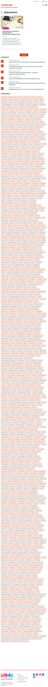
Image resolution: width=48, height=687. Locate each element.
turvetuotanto (43, 478)
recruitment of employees (7, 215)
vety (2, 139)
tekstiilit (12, 458)
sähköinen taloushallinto (15, 407)
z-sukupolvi (37, 239)
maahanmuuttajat (19, 166)
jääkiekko (32, 515)
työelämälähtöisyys (19, 613)
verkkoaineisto (28, 463)
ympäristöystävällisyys (6, 362)
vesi (2, 417)
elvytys (14, 426)
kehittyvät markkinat (30, 468)
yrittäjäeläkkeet (13, 517)
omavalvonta (14, 419)
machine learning (11, 621)
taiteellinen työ (4, 586)
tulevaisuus (28, 104)
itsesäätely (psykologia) (28, 631)
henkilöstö (13, 247)
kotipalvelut (17, 385)
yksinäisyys (4, 242)
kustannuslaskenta (33, 205)
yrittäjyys (37, 129)
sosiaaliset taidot (36, 274)
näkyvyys (26, 485)
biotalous (41, 476)
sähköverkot (25, 116)
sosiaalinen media (42, 111)
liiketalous (25, 284)
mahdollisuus (18, 372)
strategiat (10, 207)
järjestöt (30, 259)
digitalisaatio (42, 104)
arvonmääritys (23, 596)
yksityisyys (30, 303)
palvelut (3, 114)
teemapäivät (4, 572)
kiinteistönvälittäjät (28, 358)
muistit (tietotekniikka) (6, 552)
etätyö (17, 124)
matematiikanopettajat (13, 623)
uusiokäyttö (15, 183)
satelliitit (3, 564)
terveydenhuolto (5, 109)
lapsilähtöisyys (14, 409)
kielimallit (12, 488)
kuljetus (36, 353)
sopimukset (9, 232)
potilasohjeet (15, 594)
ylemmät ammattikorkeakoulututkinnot (15, 294)
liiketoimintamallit (33, 485)
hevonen (34, 547)
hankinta (3, 513)
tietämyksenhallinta (20, 577)
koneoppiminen (36, 264)
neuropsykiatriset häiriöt (13, 481)
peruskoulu (19, 394)
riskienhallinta (4, 126)
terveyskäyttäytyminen (34, 567)
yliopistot (43, 520)
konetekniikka (11, 530)
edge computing (5, 559)
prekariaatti (22, 594)
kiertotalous (42, 183)
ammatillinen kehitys (28, 589)
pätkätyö (3, 345)
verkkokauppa (4, 281)
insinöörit (12, 188)
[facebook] (34, 674)
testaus (38, 188)
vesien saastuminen (12, 394)
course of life (42, 298)
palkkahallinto (26, 618)
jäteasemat (23, 340)
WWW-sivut (27, 266)
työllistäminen (10, 385)
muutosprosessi (14, 495)
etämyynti (35, 471)
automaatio (40, 146)
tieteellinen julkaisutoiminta (31, 193)
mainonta (21, 171)
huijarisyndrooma (34, 414)
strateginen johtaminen (35, 227)
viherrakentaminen (41, 225)
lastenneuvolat (32, 271)
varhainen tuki (37, 520)
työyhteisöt (9, 107)
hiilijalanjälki (37, 217)
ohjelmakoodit (24, 399)
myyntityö (32, 458)
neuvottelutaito (5, 517)
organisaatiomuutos (35, 508)
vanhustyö (41, 230)
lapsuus (41, 596)
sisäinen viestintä (13, 559)
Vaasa (20, 136)
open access (40, 562)
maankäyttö (35, 390)
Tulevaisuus (12, 60)
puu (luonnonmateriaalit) (6, 483)
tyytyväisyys (4, 596)
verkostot (4, 195)
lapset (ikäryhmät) (24, 124)
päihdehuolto (16, 345)
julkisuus (12, 333)
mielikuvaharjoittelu (22, 599)
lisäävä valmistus (41, 340)
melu (25, 419)
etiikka (42, 190)
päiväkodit (29, 503)
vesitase (18, 446)
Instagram (4, 200)
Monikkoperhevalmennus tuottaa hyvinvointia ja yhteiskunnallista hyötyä (26, 89)
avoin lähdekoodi (5, 210)
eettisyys (14, 552)
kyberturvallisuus (5, 485)
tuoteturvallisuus (5, 449)
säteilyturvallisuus (30, 424)
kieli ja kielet (4, 207)
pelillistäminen (20, 161)
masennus (8, 545)
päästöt (10, 143)
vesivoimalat (16, 397)
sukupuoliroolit (18, 618)
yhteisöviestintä (40, 158)
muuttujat (44, 397)
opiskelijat (4, 97)
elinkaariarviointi (33, 429)
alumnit (43, 217)
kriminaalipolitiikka (5, 436)
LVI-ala (33, 525)
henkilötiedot (32, 355)
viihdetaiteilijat (11, 284)
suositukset (36, 301)
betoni (9, 505)
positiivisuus (34, 483)
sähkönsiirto (12, 338)
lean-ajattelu (17, 239)
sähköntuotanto (37, 119)
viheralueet (13, 350)
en (38, 1)
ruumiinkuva (23, 545)
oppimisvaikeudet (36, 394)
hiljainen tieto (4, 252)
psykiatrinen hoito (5, 458)
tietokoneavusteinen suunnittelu (8, 473)
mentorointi (31, 198)
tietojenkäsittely (18, 321)
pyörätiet (25, 581)
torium (27, 360)
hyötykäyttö (11, 166)
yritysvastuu (32, 148)
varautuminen (30, 217)
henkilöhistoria (34, 316)
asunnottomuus (14, 380)
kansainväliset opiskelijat (7, 301)
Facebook (43, 503)
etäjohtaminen (25, 239)
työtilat (31, 618)
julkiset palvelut (12, 604)
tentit (25, 303)
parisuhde (14, 574)
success (43, 345)
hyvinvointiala (13, 579)
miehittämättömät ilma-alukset (24, 449)
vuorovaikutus (23, 99)
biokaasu (38, 385)
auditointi (34, 449)
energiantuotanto (21, 102)
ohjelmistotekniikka (6, 520)
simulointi (20, 151)
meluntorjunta (25, 387)
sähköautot (27, 161)
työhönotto (18, 488)
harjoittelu (12, 210)
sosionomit (4, 198)
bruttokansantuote (35, 623)
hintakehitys (4, 574)
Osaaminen (12, 64)
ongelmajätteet (34, 488)
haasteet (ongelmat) (14, 220)
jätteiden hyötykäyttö (6, 522)
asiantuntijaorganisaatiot (26, 633)
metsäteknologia (5, 463)
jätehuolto (30, 230)
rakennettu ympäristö (37, 377)
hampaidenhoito (31, 419)
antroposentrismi (20, 604)
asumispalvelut (10, 254)
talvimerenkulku (12, 586)
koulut (26, 434)
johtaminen (40, 97)
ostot (8, 478)
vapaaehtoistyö (34, 549)
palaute (15, 139)
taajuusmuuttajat (5, 446)
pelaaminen (30, 545)
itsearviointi (17, 527)
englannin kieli (36, 426)
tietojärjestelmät (38, 166)
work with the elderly (14, 330)
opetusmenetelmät (39, 116)
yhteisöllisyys (4, 143)
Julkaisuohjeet (21, 676)
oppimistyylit (19, 343)
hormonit (10, 596)
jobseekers (35, 577)
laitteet (28, 286)
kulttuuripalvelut (5, 631)
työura (3, 313)
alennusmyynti (40, 449)
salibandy (34, 392)
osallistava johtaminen (35, 451)
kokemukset (4, 99)
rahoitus (25, 126)
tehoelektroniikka (5, 353)
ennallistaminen (10, 628)
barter (14, 581)
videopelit (24, 609)
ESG (21, 330)
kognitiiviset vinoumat (37, 564)
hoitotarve (28, 574)
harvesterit (28, 495)
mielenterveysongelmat (6, 594)
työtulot (21, 549)
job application (42, 542)
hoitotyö (19, 114)
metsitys (36, 596)
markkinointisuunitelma (6, 387)
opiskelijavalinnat (36, 141)
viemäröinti (33, 404)
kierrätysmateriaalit (11, 375)
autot (26, 350)
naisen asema (8, 422)
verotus (17, 436)
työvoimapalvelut (11, 286)
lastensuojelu (42, 134)
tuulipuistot (26, 306)
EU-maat (39, 249)
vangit (44, 419)
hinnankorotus (39, 584)
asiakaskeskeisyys (5, 461)
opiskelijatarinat (38, 631)
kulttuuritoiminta (5, 188)
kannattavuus (16, 143)
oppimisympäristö (10, 124)
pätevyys (40, 360)
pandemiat (34, 195)
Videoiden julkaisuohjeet (23, 677)
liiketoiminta (4, 121)
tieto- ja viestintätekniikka (21, 259)
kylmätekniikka (25, 328)
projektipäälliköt (42, 380)
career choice (21, 316)
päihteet (43, 178)
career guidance (22, 478)
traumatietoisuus (38, 409)
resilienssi (44, 402)
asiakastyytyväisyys (26, 269)
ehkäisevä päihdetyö (12, 242)
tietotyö (11, 557)
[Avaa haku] (43, 5)
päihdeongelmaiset (15, 564)
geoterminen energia (29, 276)
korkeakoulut (19, 126)
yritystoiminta (15, 168)
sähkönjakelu (22, 178)
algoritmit (10, 198)
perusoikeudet (39, 481)
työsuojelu (4, 286)
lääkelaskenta (24, 397)
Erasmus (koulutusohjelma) (38, 441)
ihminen (3, 633)
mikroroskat (43, 609)
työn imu (37, 591)
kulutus (3, 178)
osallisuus (32, 116)
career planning (19, 252)
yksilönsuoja (35, 636)
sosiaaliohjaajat (21, 360)
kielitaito (17, 148)
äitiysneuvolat (37, 338)
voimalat (18, 621)
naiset (28, 178)
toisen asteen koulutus (6, 584)
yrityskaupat (19, 567)
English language (37, 362)
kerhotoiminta (31, 402)
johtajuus (3, 193)
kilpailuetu (30, 338)
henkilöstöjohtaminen (25, 195)
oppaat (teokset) (5, 488)
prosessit (25, 271)
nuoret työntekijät (24, 515)
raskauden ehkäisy (13, 316)
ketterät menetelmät (27, 441)
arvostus (26, 490)
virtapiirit (20, 579)
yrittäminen (23, 377)
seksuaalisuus (4, 537)
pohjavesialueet (14, 510)
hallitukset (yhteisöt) (17, 303)
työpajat (12, 222)
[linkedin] (43, 674)
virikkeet (29, 530)
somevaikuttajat (11, 441)
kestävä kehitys (43, 109)
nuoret (10, 102)
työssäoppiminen (22, 537)
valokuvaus (23, 215)
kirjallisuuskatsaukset (36, 638)
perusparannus (30, 431)
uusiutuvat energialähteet (7, 104)
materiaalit (27, 262)
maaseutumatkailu (36, 621)
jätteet (19, 242)
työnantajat (20, 262)
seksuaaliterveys (15, 505)
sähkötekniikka (37, 326)
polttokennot (13, 262)
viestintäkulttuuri (29, 436)
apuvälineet (9, 633)
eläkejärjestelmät (42, 483)
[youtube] (37, 674)
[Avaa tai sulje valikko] (46, 5)
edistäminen (11, 547)
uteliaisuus (10, 527)
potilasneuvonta (5, 311)
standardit (27, 156)
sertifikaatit (4, 476)
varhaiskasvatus (11, 134)
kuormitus (41, 495)
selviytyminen (4, 308)
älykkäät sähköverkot (6, 355)
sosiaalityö (17, 190)
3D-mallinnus (16, 195)
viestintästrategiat (19, 227)
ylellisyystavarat (18, 589)
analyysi (29, 335)
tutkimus (3, 107)
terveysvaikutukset (5, 175)
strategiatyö (22, 623)
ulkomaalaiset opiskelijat (7, 303)
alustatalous (4, 623)
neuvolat (9, 212)
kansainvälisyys (20, 119)
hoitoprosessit (22, 535)
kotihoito (38, 148)
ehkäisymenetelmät (36, 345)
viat (22, 525)
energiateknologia (5, 390)
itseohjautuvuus (21, 611)
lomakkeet (29, 377)
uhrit (11, 535)
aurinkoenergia (35, 183)
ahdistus (36, 478)
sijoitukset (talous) (5, 262)
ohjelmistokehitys (5, 129)
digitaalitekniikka (25, 414)
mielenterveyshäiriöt (19, 276)
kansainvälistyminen (26, 247)
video (3, 581)
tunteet (35, 139)
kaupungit (11, 618)
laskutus (44, 436)
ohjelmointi (4, 151)
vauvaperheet (38, 510)
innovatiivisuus (24, 584)
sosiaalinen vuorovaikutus (7, 289)
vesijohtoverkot (5, 340)
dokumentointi (15, 178)
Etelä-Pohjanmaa (35, 616)
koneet (30, 244)
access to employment (17, 358)
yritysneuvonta (33, 360)
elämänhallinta (32, 188)
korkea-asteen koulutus (27, 175)
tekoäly (35, 102)
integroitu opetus (32, 527)
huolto (39, 552)
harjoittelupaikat (5, 220)
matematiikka (4, 237)
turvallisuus (42, 114)
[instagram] (40, 674)
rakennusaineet (38, 436)
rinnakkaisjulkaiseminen (21, 530)
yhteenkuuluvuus (21, 517)
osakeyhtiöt (4, 613)
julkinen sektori (13, 326)
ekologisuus (10, 321)
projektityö (36, 259)
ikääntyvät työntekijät (6, 266)
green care (13, 175)
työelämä (41, 99)
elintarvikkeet (12, 591)
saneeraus (25, 372)
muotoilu (3, 146)
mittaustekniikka (20, 461)
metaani (26, 473)
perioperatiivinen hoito (16, 271)
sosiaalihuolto (4, 296)
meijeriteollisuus (38, 372)
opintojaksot (12, 569)
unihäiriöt (3, 478)
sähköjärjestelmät (24, 422)
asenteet (17, 173)
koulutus (41, 102)
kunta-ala (25, 586)
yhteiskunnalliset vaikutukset (16, 365)
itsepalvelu (34, 375)
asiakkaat (10, 121)
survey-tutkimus (39, 343)
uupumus (34, 146)
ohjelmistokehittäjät (20, 333)
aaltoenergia (4, 367)
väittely (25, 321)
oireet (9, 476)
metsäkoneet (24, 527)
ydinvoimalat (37, 456)
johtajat (28, 237)
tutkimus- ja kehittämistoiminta (31, 107)
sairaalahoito (10, 377)
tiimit (3, 161)
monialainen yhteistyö (33, 586)
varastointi (36, 517)
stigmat (18, 247)
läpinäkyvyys (12, 434)
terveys (22, 274)
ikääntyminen (10, 148)
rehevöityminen (5, 535)
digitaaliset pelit (34, 513)
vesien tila (10, 397)
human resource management (29, 606)
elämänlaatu (4, 227)
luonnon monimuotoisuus (33, 220)
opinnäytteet (21, 104)
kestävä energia (12, 468)
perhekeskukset (5, 616)
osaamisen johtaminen (31, 296)
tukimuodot (9, 345)
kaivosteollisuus (35, 461)
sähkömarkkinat (24, 143)
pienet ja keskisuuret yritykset (8, 205)
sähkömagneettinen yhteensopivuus (9, 360)
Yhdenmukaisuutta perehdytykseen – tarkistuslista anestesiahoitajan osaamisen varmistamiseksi (25, 67)
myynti (9, 151)
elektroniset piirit (11, 348)
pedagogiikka (42, 321)
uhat (18, 338)
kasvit (3, 545)
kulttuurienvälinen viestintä (15, 466)
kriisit (12, 436)
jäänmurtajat (13, 306)
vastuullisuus (27, 121)
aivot (9, 249)
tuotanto (44, 444)
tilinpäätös (17, 340)
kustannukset (34, 121)
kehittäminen (27, 97)
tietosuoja (20, 139)
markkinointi (4, 102)
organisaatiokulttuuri (40, 163)
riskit (31, 139)
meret (29, 146)
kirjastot (16, 254)
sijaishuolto (15, 185)
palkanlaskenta (35, 308)
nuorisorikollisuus (21, 503)
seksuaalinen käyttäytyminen (24, 626)
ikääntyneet (43, 124)
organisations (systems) (6, 638)
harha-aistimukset (25, 513)
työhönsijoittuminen (33, 232)
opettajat (12, 109)
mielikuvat (41, 121)
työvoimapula (24, 202)
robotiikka (8, 161)
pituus (15, 471)
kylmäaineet (18, 458)
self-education (35, 626)
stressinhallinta (15, 266)
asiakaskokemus (28, 134)
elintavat (17, 628)
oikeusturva (4, 530)
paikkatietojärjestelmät (21, 498)
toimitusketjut (4, 468)
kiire (2, 532)
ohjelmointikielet (33, 552)
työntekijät (4, 116)
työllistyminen (21, 111)
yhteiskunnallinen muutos (11, 313)
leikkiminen (36, 589)
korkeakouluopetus (5, 259)
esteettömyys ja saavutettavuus (35, 284)
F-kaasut (9, 426)
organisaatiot (35, 104)
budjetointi (37, 601)
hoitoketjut (40, 466)
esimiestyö (31, 343)
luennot (35, 535)
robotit (30, 350)
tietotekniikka (18, 116)
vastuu (12, 276)
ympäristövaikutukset (13, 136)
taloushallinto (18, 205)
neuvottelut (9, 549)
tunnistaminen (11, 372)
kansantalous (41, 530)
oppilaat (3, 271)
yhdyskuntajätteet (21, 456)
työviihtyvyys (41, 547)
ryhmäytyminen (25, 298)
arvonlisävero (36, 503)
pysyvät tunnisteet (14, 431)
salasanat (8, 274)
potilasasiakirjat (33, 473)
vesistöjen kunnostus (18, 429)
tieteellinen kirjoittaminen (20, 141)
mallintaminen (37, 143)
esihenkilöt (31, 126)
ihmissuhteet (27, 153)
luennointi (30, 599)
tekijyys (42, 439)
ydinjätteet (4, 394)
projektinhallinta (42, 193)
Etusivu (19, 674)
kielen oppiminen (27, 394)
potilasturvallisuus (10, 146)
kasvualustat (30, 596)
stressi (31, 143)
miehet (24, 217)
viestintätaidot (42, 232)
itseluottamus (32, 225)
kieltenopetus (29, 535)
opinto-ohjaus (12, 180)
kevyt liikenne (36, 609)
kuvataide (37, 628)
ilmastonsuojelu (11, 298)
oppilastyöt (40, 367)
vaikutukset (4, 119)
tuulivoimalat (10, 116)
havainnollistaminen (20, 554)
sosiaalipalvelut (14, 156)
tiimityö (37, 190)
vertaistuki (4, 173)
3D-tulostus (19, 180)
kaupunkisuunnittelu (35, 161)
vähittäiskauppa (5, 434)
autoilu (40, 535)
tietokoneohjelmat (5, 495)
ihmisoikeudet (37, 294)
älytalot (26, 323)
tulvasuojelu (39, 279)
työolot (44, 557)
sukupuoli (16, 207)
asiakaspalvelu (31, 572)
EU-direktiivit (28, 171)
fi (33, 1)
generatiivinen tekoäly (21, 286)
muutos (24, 114)
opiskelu (21, 107)
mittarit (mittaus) (21, 500)
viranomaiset (18, 222)
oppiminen (30, 99)
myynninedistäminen (39, 257)
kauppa (30, 581)
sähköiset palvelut (20, 375)
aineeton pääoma (11, 562)
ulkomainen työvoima (23, 355)
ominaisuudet (4, 604)
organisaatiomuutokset (18, 301)
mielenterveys (20, 158)
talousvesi (19, 441)
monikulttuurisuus (40, 136)
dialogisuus (9, 195)
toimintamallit (16, 215)
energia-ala (4, 328)
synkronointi (24, 557)
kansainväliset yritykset (32, 454)
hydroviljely (15, 638)
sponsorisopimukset (17, 483)
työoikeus (31, 439)
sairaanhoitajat (27, 151)
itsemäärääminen (19, 547)
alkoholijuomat (17, 402)
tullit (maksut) (21, 390)
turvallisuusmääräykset (21, 392)
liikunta (22, 131)
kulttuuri (30, 173)
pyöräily (32, 298)
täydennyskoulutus (24, 641)
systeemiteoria (21, 574)
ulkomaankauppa (14, 257)
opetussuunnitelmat (5, 419)
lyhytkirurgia (19, 348)
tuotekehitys (16, 163)
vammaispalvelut (30, 611)
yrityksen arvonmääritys (33, 532)
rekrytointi (4, 148)
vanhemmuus (41, 234)
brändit (8, 114)
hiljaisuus (25, 343)
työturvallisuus (4, 239)
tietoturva (14, 114)
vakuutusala (26, 348)
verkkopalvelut (40, 131)
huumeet (3, 439)
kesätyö (42, 210)
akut (39, 205)
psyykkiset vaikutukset (27, 222)
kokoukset (40, 581)
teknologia (4, 134)
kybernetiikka (4, 542)
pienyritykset (33, 407)
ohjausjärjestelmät (34, 604)
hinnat (17, 146)
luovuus (13, 161)
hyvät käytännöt (15, 274)
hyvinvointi (20, 97)
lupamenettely (16, 422)
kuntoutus (21, 156)
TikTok (31, 166)
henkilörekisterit (5, 326)
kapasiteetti (28, 461)
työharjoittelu (4, 153)
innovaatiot (4, 111)
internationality (12, 424)
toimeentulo (30, 210)
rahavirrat (23, 564)
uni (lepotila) (22, 257)
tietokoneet (4, 321)
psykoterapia (38, 618)
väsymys (3, 628)
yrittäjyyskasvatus (29, 559)
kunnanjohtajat (19, 485)
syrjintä (43, 394)
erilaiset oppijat (33, 212)
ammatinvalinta (42, 471)
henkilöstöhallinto (28, 326)
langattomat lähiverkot (31, 340)
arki (29, 200)
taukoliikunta (9, 439)
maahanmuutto (37, 330)
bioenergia (36, 134)
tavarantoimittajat (5, 444)
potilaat (42, 161)
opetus (14, 102)
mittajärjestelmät (12, 404)
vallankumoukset (20, 308)
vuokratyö (4, 429)
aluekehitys (4, 284)
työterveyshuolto (5, 279)
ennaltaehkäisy (27, 183)
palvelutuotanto (35, 446)
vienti (25, 210)
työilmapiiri (37, 439)
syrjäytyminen (16, 202)
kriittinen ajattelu (8, 532)
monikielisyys (41, 281)
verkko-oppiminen (16, 525)
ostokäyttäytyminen (12, 111)
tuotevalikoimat (22, 370)
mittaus (29, 141)
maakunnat (33, 562)
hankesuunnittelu (31, 291)
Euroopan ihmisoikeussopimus (23, 562)
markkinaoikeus (26, 483)
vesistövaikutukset (5, 636)
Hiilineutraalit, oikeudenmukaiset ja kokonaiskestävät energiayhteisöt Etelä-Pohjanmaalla (27, 83)
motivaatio (16, 107)
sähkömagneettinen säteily (25, 638)
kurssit (13, 493)
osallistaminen (34, 156)
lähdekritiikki (4, 500)
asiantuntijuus (17, 439)
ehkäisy (7, 382)
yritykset (34, 97)
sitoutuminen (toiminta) (38, 244)
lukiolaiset (32, 387)
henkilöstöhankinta (5, 456)
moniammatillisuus (20, 188)
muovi (37, 298)
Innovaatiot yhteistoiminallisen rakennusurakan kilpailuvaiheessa (24, 78)
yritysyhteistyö (40, 271)
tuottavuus (15, 193)
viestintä (15, 104)
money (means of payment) (35, 328)
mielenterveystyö (29, 254)
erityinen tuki (43, 426)
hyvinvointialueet (31, 279)
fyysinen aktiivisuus (5, 343)
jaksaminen (29, 109)
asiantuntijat (42, 636)
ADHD (44, 498)
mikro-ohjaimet (35, 382)
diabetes (12, 444)
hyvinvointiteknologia (22, 244)
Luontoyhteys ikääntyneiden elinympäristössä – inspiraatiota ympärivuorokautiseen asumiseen (23, 73)
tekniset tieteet (14, 636)
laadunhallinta (4, 180)
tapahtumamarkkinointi (23, 552)
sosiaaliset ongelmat (22, 313)
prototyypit (30, 522)
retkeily (3, 609)
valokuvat (33, 318)
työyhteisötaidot (23, 200)
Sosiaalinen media (5, 276)
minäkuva (3, 294)
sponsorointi (28, 264)
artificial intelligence (30, 591)
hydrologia (18, 318)
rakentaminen (17, 234)
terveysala (23, 109)
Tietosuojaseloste (21, 679)
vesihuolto (44, 143)
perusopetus (25, 458)
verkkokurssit (19, 601)
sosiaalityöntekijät (34, 185)
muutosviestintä (37, 365)
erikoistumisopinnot (35, 554)
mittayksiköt (4, 503)
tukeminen (10, 163)
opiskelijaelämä (5, 171)
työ (36, 281)
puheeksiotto (4, 404)
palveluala (13, 461)
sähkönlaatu (15, 454)
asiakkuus (29, 426)
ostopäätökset (4, 557)
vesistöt (35, 175)
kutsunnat (30, 321)
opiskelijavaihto (42, 139)
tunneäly (39, 569)
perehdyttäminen (39, 126)
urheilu (32, 178)
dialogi (38, 355)
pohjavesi (11, 542)
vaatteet (3, 254)
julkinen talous (38, 498)
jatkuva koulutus (27, 547)
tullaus (3, 422)
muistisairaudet (41, 473)
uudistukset (10, 190)
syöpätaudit (28, 390)
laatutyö (32, 262)
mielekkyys (21, 495)
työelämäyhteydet (21, 335)
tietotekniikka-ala (5, 407)
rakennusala (34, 247)
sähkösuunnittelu (25, 234)
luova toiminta (14, 390)
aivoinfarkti (4, 348)
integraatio (34, 574)
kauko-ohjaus (20, 350)
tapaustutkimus (16, 633)
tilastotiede (10, 367)
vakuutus (42, 382)
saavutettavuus (39, 422)
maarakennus (27, 525)
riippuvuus (10, 429)
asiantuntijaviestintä (12, 335)
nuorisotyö (4, 212)
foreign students (26, 488)
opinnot (35, 230)
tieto (9, 574)
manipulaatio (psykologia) (30, 367)
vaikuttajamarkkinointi (6, 183)
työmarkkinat (22, 454)
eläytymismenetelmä (19, 367)
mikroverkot (41, 485)
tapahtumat (26, 136)
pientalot (36, 321)
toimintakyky (28, 274)
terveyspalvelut (31, 114)
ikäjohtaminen (29, 517)
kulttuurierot (40, 195)
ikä (41, 567)
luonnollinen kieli (16, 508)
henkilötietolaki (13, 606)
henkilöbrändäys (12, 237)
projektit (10, 99)
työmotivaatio (30, 281)
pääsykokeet (17, 557)
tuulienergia (28, 111)
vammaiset (25, 205)
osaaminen (16, 99)
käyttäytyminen (13, 291)
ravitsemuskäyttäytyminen (35, 306)
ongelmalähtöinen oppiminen (23, 569)
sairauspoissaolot (5, 554)
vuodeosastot (38, 424)
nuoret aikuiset (17, 198)
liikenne (20, 183)
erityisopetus (38, 458)
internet (26, 166)
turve (29, 382)
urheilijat (43, 239)
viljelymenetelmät (5, 579)
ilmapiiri (3, 549)
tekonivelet (4, 318)
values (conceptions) (26, 446)
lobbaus (3, 375)
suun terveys (4, 451)
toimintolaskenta (37, 254)
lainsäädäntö (23, 129)
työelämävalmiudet (41, 237)
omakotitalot (31, 481)
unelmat (22, 436)
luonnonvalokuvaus (21, 426)
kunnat (33, 269)
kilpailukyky (4, 190)
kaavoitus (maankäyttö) (6, 454)
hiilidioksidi (23, 281)
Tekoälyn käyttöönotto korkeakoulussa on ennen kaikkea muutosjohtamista (27, 62)
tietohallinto (21, 540)
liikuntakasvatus (20, 591)
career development (36, 412)
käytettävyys (25, 242)
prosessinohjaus (5, 591)
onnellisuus (15, 549)
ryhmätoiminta (37, 431)
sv (35, 1)
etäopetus (38, 397)
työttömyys (38, 348)
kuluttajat (15, 151)
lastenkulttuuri (40, 318)
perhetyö (15, 535)
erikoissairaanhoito (17, 387)
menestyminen (37, 599)
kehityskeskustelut (14, 311)
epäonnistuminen (5, 338)
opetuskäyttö (13, 631)
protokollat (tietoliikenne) (21, 493)
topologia (21, 463)
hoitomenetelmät (5, 222)
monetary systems (23, 481)
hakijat (44, 611)
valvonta (44, 227)
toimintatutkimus (39, 387)
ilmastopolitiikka (5, 540)
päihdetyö (38, 178)
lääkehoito (26, 429)
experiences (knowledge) (7, 358)
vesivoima (4, 158)
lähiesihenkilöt (42, 350)
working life (13, 456)
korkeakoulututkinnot (26, 621)
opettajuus (37, 559)
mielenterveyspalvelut (34, 289)
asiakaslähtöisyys (11, 119)
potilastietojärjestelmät (6, 508)
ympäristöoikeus (10, 323)
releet (45, 279)
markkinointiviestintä (30, 131)
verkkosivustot (36, 173)
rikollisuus (29, 471)
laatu (37, 114)
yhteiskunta (4, 397)
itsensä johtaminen (5, 257)
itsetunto (37, 210)
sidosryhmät (27, 308)
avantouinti (4, 611)
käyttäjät (38, 402)
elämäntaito (16, 281)
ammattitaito (31, 163)
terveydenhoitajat (32, 202)
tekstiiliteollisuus (33, 490)
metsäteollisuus (31, 510)
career (12, 382)
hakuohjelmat (29, 333)
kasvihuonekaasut (32, 249)
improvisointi (4, 618)
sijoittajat (25, 249)
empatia (13, 343)
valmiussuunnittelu (24, 225)
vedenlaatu (34, 153)
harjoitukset (12, 601)
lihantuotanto (13, 449)
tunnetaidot (12, 498)
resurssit (21, 451)
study (29, 392)
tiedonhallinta (10, 200)
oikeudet (34, 286)
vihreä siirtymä (43, 353)
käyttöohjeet (24, 232)
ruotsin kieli (24, 532)
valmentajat (4, 490)
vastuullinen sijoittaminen (21, 382)
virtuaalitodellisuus (37, 557)
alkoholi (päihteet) (5, 414)
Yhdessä (6, 28)
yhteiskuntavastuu (5, 247)
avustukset (4, 377)
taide (40, 247)
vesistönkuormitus (28, 365)
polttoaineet (23, 572)
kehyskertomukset (5, 333)
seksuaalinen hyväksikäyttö (7, 471)
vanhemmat (10, 225)
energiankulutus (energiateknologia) (35, 537)
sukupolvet (40, 222)
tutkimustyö (4, 441)
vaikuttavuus (27, 158)
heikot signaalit (38, 311)
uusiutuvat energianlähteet (18, 362)
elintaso (20, 616)
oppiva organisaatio (5, 510)
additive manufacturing (24, 311)
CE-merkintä (4, 424)
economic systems (38, 545)
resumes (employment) (20, 444)
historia (38, 180)
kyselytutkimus (16, 131)
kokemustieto (31, 313)
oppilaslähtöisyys (17, 289)
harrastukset (14, 626)
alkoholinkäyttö (37, 444)
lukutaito (11, 239)
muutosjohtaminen (9, 141)
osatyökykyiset (30, 353)
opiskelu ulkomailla (33, 380)
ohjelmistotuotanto (28, 330)
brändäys (8, 178)
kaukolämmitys (26, 466)
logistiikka (27, 451)
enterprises (20, 326)
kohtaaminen (37, 522)
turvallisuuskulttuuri (30, 385)
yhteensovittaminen (13, 537)
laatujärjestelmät (21, 237)
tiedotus (3, 323)
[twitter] (34, 677)
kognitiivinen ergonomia (21, 522)
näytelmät (20, 631)
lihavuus (42, 517)
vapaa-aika (41, 488)
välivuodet (25, 567)
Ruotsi (30, 557)
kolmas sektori (4, 316)
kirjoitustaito (40, 579)
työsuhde (26, 409)
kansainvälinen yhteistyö (24, 168)
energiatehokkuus (5, 156)
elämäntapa (22, 431)
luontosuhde (4, 230)
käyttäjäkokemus (5, 589)
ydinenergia (20, 490)
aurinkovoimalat (17, 217)
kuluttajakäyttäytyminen (6, 131)
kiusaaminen (35, 540)
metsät (32, 311)
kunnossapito (14, 520)
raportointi (26, 212)
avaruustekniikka (5, 466)
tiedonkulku (18, 417)
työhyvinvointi (29, 102)
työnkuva (29, 609)
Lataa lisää (24, 54)
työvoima (9, 193)
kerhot (42, 370)
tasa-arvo (41, 175)
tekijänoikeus (39, 262)
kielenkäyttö (9, 609)
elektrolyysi (11, 252)
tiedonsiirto (33, 466)
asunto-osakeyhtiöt (5, 409)
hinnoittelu (35, 350)
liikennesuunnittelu (15, 515)
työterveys (39, 419)
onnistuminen (4, 547)
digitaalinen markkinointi (7, 202)
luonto (3, 141)
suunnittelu (32, 136)
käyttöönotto (43, 540)
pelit (35, 222)
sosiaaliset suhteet (5, 306)
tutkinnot (17, 377)
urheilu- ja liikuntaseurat (21, 230)
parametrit (4, 505)
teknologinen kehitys (6, 168)
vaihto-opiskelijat (28, 294)
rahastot (17, 572)
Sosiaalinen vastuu (5, 365)
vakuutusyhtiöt (11, 318)
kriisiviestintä (23, 338)
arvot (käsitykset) (15, 584)
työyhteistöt (4, 527)
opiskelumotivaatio (19, 323)
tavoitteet (23, 296)
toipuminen (27, 227)
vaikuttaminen (27, 616)
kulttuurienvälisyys (33, 207)
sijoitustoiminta (24, 190)
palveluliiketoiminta (15, 641)
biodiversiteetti (42, 316)
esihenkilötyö (25, 289)
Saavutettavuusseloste (22, 681)
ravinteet (8, 271)
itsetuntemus (11, 227)
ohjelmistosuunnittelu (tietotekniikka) (29, 476)
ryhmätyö (20, 581)
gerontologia (24, 439)
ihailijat (8, 564)
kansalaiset (35, 633)
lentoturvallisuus (36, 417)
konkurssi (28, 375)
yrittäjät (3, 232)
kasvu (3, 234)
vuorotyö (18, 513)
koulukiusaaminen (25, 508)
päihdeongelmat (16, 232)
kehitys (10, 153)
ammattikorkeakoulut (12, 97)
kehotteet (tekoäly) (28, 520)
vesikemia (4, 385)
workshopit (4, 249)
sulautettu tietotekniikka (14, 296)
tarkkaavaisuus (5, 601)
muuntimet (4, 481)
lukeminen (20, 419)
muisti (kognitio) (5, 291)
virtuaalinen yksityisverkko (34, 399)
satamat (26, 613)
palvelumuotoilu (8, 139)
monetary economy (5, 515)
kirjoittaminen (12, 126)
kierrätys (31, 124)
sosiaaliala (36, 109)
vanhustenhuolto (33, 242)
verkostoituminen (24, 148)
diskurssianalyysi (5, 498)
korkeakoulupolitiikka (14, 399)
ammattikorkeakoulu (12, 611)
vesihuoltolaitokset (16, 476)
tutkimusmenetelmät (40, 168)
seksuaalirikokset (40, 500)
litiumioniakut (28, 540)
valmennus (18, 269)
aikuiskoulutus (14, 478)
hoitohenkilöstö (42, 242)
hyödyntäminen (33, 613)
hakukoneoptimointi (38, 303)
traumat (11, 281)
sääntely (10, 264)
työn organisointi (25, 407)
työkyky (26, 139)
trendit (31, 409)
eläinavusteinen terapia (13, 451)
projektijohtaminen (11, 158)
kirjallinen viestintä (5, 641)
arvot (26, 188)
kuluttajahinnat (39, 515)
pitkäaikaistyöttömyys (9, 417)
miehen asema (19, 210)
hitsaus (11, 340)
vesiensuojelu (23, 173)
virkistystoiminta (28, 301)
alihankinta (17, 542)
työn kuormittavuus (14, 171)
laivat (41, 390)
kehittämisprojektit (31, 594)
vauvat (12, 577)
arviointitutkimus (5, 399)
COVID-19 (42, 185)
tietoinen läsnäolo (39, 276)
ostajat (3, 382)
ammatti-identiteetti (30, 500)
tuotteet (19, 175)
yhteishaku (27, 549)
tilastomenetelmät (5, 431)
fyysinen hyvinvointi (37, 463)
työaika (12, 259)
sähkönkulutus (31, 215)
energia (3, 124)
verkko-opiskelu (27, 412)
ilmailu (23, 385)
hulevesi (40, 156)
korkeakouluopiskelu (18, 121)
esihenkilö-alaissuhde (13, 370)
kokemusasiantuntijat (23, 380)
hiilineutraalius (20, 434)
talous (44, 594)
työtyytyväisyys (35, 151)
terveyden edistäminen (18, 153)
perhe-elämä (11, 572)
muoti (13, 522)
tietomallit (4, 225)
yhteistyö (36, 99)
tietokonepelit (8, 581)
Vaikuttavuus (12, 71)
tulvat (41, 171)
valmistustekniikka (42, 375)
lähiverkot (16, 225)
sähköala (21, 409)
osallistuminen (12, 308)
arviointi (17, 109)
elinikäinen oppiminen (15, 129)
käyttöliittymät (34, 234)
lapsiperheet (35, 171)
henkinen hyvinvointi (12, 244)
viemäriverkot (4, 269)
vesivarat (33, 348)
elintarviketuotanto (27, 417)
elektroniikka (33, 569)
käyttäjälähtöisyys (13, 616)
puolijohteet (10, 613)
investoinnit (8, 185)
